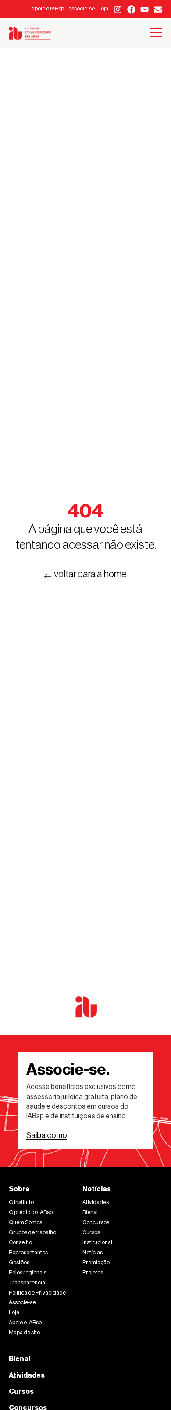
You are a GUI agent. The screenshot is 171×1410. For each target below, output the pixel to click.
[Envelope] (158, 9)
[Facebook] (131, 9)
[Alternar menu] (156, 32)
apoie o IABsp (48, 8)
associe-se (81, 8)
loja (104, 8)
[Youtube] (145, 9)
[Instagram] (118, 9)
